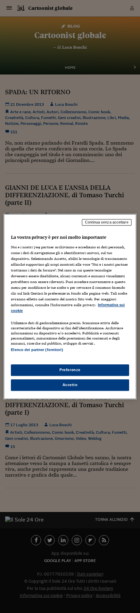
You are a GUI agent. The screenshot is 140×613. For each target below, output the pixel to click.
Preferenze (70, 370)
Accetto (70, 385)
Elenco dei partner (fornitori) (37, 350)
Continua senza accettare (106, 222)
